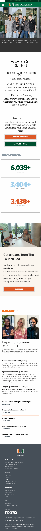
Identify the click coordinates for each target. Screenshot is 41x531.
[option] (20, 29)
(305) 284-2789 (9, 466)
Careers (7, 496)
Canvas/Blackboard (10, 483)
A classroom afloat (8, 418)
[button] (37, 525)
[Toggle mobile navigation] (3, 5)
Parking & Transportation (12, 505)
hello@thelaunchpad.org (12, 468)
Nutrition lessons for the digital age (14, 426)
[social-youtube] (12, 512)
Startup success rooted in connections (15, 434)
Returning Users (20, 144)
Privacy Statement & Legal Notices (14, 520)
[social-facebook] (6, 512)
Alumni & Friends (9, 490)
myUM (6, 477)
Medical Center (9, 492)
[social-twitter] (9, 512)
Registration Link (20, 137)
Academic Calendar (10, 481)
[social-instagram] (15, 512)
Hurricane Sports (9, 494)
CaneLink (7, 479)
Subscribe (19, 289)
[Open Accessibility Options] (2, 1)
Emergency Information (11, 519)
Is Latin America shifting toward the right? (16, 402)
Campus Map (8, 503)
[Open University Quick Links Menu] (38, 1)
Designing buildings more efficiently (14, 410)
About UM (7, 475)
